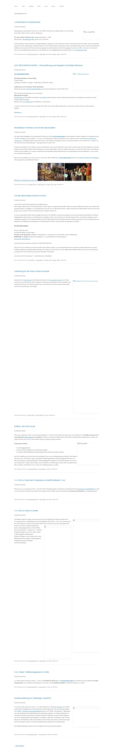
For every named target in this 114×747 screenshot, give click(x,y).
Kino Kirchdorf (28, 280)
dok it (16, 6)
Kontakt (61, 6)
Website (24, 448)
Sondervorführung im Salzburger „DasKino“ (32, 698)
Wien (58, 54)
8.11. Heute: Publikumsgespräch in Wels (31, 672)
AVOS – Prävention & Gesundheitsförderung (30, 711)
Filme (23, 6)
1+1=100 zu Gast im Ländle (26, 511)
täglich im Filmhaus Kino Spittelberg (89, 157)
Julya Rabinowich (28, 101)
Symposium (86, 489)
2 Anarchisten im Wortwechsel (27, 22)
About (53, 6)
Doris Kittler (43, 97)
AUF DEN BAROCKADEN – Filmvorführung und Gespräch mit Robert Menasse (48, 65)
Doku (48, 184)
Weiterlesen (18, 112)
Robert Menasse (19, 97)
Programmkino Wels (67, 680)
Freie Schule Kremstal (55, 280)
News (39, 6)
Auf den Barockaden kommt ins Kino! (30, 196)
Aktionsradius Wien (81, 50)
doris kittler (39, 415)
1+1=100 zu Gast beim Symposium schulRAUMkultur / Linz (39, 480)
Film (50, 54)
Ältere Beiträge (19, 745)
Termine (31, 6)
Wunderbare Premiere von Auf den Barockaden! (34, 128)
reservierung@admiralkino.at (34, 89)
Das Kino (60, 707)
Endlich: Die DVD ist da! (24, 426)
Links (46, 6)
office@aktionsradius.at (29, 39)
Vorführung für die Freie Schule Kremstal (31, 271)
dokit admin (43, 54)
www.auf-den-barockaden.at (22, 239)
